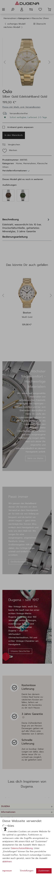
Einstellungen (26, 870)
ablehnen (7, 861)
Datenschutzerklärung (22, 848)
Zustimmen (43, 870)
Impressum (7, 870)
